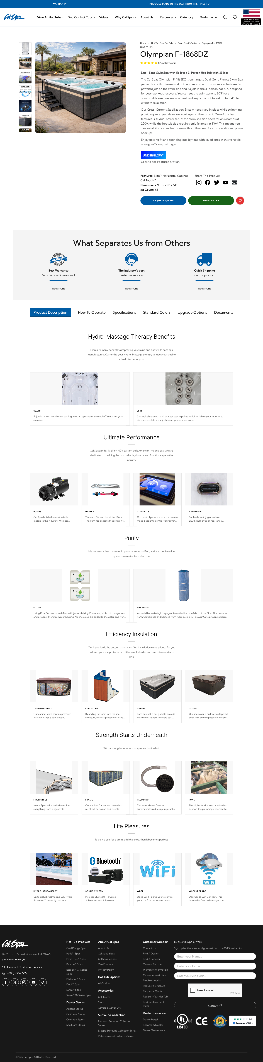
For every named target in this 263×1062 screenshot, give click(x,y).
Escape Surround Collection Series (117, 1030)
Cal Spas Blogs (106, 953)
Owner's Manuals (152, 964)
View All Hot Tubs (49, 17)
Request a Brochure (154, 985)
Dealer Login (208, 17)
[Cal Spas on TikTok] (43, 982)
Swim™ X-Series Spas (78, 995)
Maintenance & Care (154, 975)
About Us (146, 17)
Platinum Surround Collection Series (114, 1023)
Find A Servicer (151, 959)
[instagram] (199, 182)
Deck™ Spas (73, 984)
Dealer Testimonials (154, 1030)
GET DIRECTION (11, 959)
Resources (167, 17)
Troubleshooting (152, 980)
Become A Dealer (153, 1025)
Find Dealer (211, 200)
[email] (234, 182)
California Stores (75, 1014)
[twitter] (217, 182)
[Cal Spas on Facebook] (5, 982)
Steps (101, 1002)
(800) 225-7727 (17, 973)
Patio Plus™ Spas (76, 959)
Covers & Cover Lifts (109, 1007)
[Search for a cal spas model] (224, 17)
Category (186, 17)
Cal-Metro (104, 997)
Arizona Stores (74, 1008)
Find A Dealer (151, 953)
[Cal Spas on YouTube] (33, 982)
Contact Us (149, 948)
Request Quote (163, 200)
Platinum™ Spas (75, 979)
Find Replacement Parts (153, 1004)
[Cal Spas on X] (15, 982)
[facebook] (208, 182)
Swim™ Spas (73, 989)
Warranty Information (155, 969)
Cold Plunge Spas (76, 948)
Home (143, 43)
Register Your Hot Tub (155, 996)
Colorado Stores (75, 1019)
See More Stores (75, 1025)
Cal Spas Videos (107, 959)
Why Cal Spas (124, 17)
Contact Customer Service (24, 967)
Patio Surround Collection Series (116, 1036)
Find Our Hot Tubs (80, 17)
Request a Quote (152, 991)
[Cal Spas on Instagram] (24, 982)
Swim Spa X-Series (187, 43)
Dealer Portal (150, 1019)
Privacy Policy (106, 969)
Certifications (105, 964)
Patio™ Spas (73, 953)
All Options (104, 983)
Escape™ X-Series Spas (76, 971)
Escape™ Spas (74, 964)
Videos (103, 17)
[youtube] (225, 182)
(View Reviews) (167, 63)
